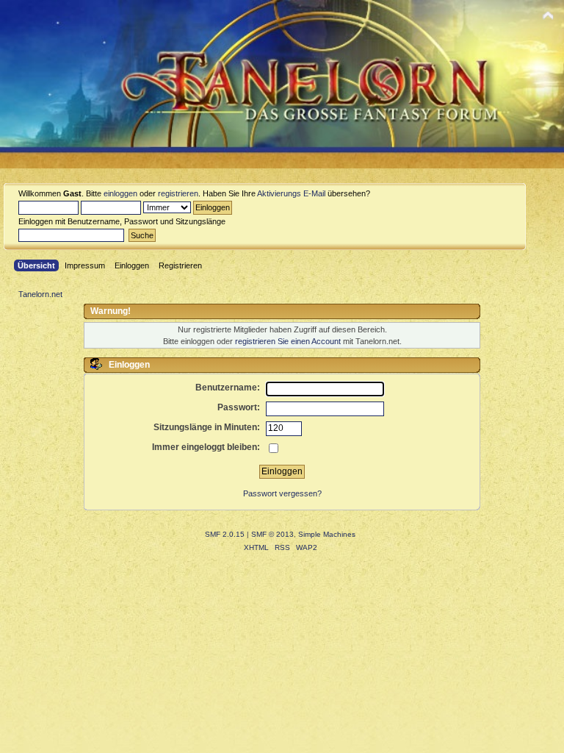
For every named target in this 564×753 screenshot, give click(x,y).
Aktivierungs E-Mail (291, 193)
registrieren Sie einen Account (288, 341)
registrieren (178, 193)
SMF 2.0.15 (225, 534)
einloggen (120, 193)
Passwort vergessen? (282, 493)
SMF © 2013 (272, 534)
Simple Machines (326, 534)
